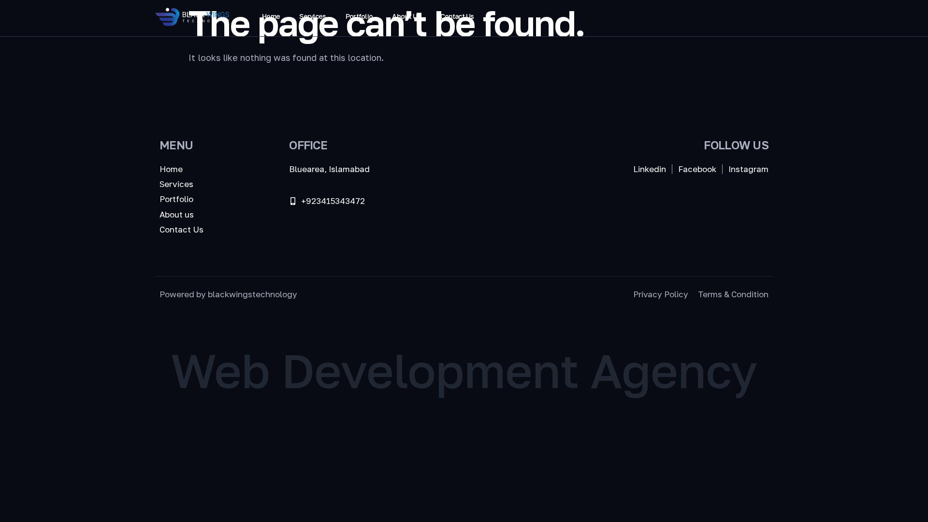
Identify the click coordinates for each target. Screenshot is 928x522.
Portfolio (359, 16)
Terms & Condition (733, 294)
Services (312, 16)
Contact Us (457, 16)
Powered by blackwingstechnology (228, 294)
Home (271, 16)
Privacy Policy (660, 294)
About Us (406, 16)
